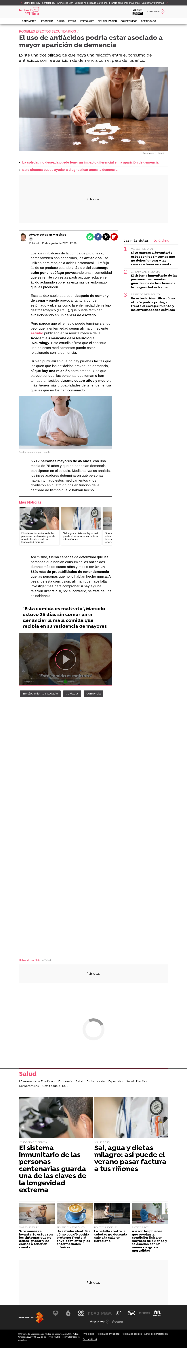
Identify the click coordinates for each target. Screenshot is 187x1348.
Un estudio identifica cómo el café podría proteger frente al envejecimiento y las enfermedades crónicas (153, 304)
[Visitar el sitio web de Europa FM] (144, 1313)
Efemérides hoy (32, 2)
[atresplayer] (156, 11)
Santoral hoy (48, 2)
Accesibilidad (90, 1339)
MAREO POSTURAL (142, 249)
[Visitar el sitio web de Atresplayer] (99, 1321)
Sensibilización (107, 21)
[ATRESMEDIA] (31, 1317)
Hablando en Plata (29, 960)
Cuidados (72, 694)
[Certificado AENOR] (137, 11)
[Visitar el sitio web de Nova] (93, 1313)
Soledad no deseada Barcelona (91, 2)
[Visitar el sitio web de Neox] (80, 1313)
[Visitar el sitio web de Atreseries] (119, 1313)
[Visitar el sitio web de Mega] (106, 1313)
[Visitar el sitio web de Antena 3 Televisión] (55, 1313)
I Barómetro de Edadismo (28, 22)
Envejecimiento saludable (40, 694)
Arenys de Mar (65, 2)
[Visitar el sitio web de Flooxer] (117, 1321)
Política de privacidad (108, 1333)
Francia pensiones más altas (124, 2)
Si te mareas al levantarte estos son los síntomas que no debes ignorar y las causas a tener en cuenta (153, 258)
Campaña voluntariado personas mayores (163, 2)
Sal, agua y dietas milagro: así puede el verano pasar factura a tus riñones (130, 1159)
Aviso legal (88, 1333)
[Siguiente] (166, 3)
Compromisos (129, 21)
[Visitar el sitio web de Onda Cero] (131, 1313)
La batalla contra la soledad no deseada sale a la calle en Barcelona (110, 1236)
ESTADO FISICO (140, 1227)
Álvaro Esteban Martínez (47, 235)
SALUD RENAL (102, 1142)
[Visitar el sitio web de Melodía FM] (157, 1313)
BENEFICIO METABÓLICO (145, 294)
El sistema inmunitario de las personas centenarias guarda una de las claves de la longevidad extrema (154, 281)
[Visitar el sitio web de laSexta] (68, 1313)
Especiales (87, 21)
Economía (47, 21)
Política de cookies (132, 1333)
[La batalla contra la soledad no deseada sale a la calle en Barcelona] (112, 1214)
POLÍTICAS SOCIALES (105, 1227)
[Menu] (164, 21)
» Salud (46, 960)
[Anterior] (21, 3)
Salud (61, 21)
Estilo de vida (72, 22)
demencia (93, 694)
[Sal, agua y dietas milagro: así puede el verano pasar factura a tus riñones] (81, 518)
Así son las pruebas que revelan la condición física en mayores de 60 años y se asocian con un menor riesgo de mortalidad (149, 1241)
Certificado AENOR (148, 22)
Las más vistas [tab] (136, 241)
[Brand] (43, 11)
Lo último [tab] (161, 241)
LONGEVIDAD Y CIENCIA (145, 271)
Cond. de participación (156, 1333)
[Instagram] (31, 239)
